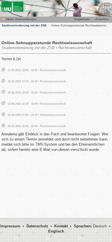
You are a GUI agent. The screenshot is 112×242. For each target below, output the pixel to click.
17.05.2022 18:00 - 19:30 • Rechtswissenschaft (37, 70)
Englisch (56, 231)
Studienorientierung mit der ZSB (24, 25)
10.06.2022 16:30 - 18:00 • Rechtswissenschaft (37, 92)
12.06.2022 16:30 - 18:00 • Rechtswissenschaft (37, 103)
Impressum (10, 226)
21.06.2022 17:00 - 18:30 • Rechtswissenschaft (37, 115)
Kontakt (61, 226)
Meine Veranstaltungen (21, 19)
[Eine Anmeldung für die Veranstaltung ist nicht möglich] (3, 70)
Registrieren (82, 19)
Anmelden (102, 19)
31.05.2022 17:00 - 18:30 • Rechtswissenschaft (37, 81)
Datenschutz (37, 226)
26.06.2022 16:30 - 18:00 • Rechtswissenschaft (37, 126)
